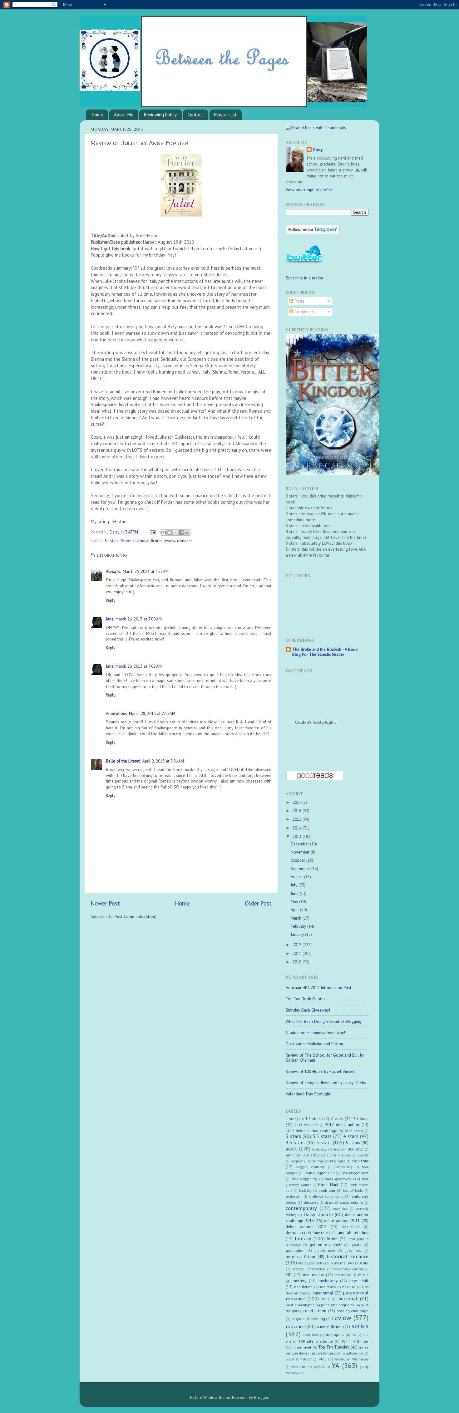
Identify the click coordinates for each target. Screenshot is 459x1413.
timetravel (302, 1347)
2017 (297, 802)
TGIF (344, 1341)
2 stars (337, 1118)
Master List (225, 115)
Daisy (115, 532)
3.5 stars (322, 1136)
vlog (323, 1359)
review (169, 540)
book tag (305, 1190)
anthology (319, 1149)
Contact (195, 115)
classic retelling (351, 1202)
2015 (298, 819)
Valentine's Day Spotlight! (309, 1094)
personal (347, 1298)
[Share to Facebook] (181, 532)
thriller (362, 1341)
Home (97, 115)
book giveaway (338, 1178)
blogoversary (343, 1167)
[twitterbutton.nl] (304, 262)
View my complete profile (309, 189)
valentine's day (353, 1353)
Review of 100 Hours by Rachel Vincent (321, 1071)
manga (359, 1269)
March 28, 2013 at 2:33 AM (152, 713)
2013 (298, 836)
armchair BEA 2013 (302, 1155)
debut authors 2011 (342, 1220)
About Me (123, 115)
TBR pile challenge (316, 1341)
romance (185, 540)
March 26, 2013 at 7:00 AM (139, 619)
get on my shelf (326, 1244)
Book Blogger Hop (319, 1173)
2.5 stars (360, 1118)
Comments (303, 311)
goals (356, 1244)
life (365, 1263)
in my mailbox (342, 1263)
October (298, 860)
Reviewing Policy (160, 115)
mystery (299, 1280)
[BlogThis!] (169, 532)
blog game (337, 1161)
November (301, 852)
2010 (298, 962)
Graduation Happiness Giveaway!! (316, 1032)
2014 (298, 828)
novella (348, 1286)
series (360, 1325)
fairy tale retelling (352, 1232)
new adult (358, 1280)
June (295, 893)
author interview (339, 1155)
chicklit (337, 1196)
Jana (110, 619)
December (300, 844)
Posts (298, 301)
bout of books (353, 1190)
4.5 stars (295, 1142)
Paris (325, 1299)
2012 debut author (342, 1124)
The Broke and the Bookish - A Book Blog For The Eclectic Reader (325, 651)
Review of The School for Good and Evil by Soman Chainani (325, 1057)
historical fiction (147, 540)
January (298, 934)
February (299, 926)
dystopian (294, 1232)
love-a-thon (340, 1269)
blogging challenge (310, 1167)
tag (354, 1335)
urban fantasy (324, 1353)
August (297, 877)
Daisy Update (318, 1214)
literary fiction (316, 1269)
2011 (298, 953)
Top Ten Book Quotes (305, 999)
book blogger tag (304, 1179)
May (295, 901)
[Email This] (163, 532)
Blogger (261, 1397)
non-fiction (303, 1286)
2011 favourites (306, 1125)
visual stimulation (299, 1359)
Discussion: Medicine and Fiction (314, 1044)
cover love (340, 1208)
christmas (311, 1202)
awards (363, 1155)
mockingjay (343, 1275)
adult (291, 1148)
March (297, 918)
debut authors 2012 (306, 1226)
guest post (353, 1250)
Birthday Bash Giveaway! (308, 1010)
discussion (351, 1226)
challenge (316, 1196)
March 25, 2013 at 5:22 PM (146, 571)
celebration (293, 1196)
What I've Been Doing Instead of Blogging (323, 1021)
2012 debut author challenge (311, 1130)
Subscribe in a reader (304, 278)
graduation (295, 1250)
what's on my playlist (307, 1367)
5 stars (324, 1142)
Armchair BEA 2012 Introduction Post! (319, 987)
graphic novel (325, 1250)
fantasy (302, 1238)
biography (298, 1161)
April (295, 909)
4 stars (350, 1136)
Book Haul (328, 1184)
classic (329, 1202)
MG (289, 1275)
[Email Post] (152, 532)
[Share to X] (175, 532)
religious (298, 1319)
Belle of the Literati (123, 761)
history (303, 1263)
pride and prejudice (337, 1305)
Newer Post (105, 903)
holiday (319, 1263)
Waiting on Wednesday (351, 1359)
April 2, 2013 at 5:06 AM (163, 761)
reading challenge (352, 1310)
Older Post (258, 903)
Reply (110, 600)
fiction (126, 540)
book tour (326, 1190)
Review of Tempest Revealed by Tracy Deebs (326, 1082)
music (363, 1275)
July (295, 885)
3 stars (293, 1136)
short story (311, 1335)
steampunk (334, 1335)
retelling (317, 1318)
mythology (328, 1280)
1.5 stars (313, 1118)
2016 (298, 811)
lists (295, 1269)
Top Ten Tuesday (333, 1347)
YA (335, 1365)
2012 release (353, 1131)
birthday (317, 1161)
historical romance (347, 1256)
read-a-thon (315, 1311)
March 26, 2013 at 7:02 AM (139, 666)
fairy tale (320, 1232)
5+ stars (112, 540)
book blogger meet (355, 1173)
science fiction (329, 1326)
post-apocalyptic (300, 1305)
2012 (298, 944)
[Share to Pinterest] (187, 532)
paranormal (323, 1293)
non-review (328, 1287)
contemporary (301, 1208)
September (301, 868)
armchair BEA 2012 (348, 1149)
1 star (291, 1118)
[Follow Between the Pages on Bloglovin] (313, 232)
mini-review (313, 1275)
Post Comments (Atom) (135, 916)
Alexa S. (113, 571)
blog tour (360, 1161)
